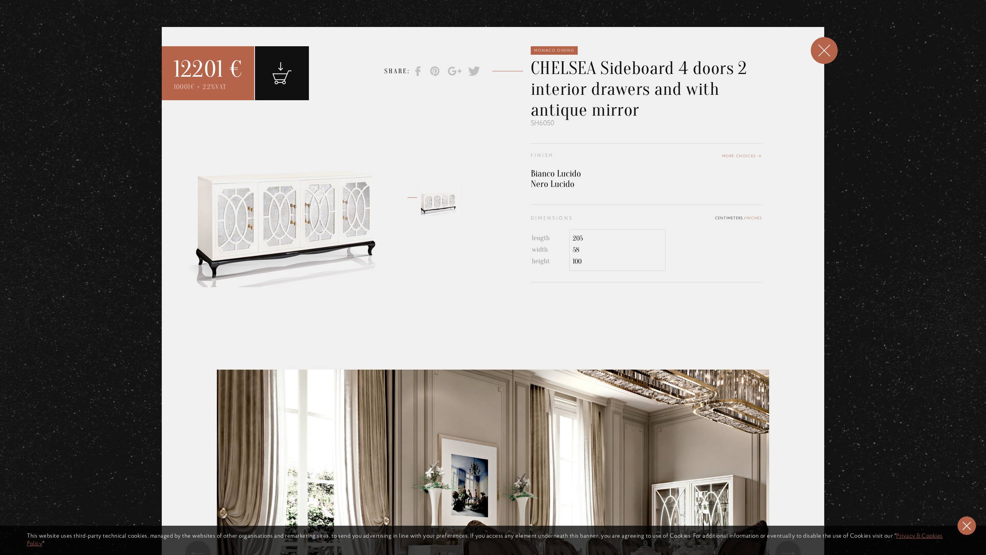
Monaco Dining (554, 51)
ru (583, 27)
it (570, 27)
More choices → (742, 156)
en (559, 27)
